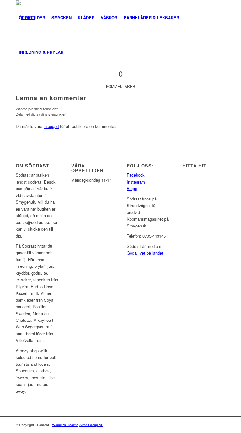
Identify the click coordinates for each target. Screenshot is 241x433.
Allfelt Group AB (91, 424)
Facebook (136, 175)
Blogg (132, 188)
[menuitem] (32, 17)
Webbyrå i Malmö (65, 424)
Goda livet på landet (145, 253)
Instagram (136, 182)
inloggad (51, 126)
